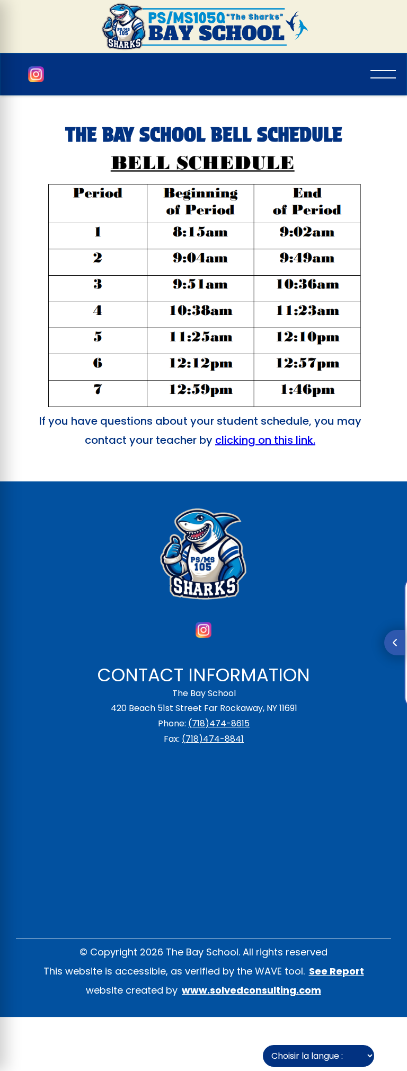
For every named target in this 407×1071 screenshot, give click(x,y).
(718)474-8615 (219, 723)
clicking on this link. (265, 440)
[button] (383, 74)
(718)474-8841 (213, 739)
